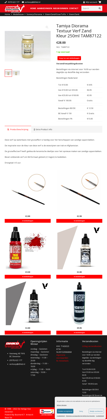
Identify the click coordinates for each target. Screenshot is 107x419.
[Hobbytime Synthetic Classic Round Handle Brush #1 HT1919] (79, 191)
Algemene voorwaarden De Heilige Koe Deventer (80, 416)
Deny (81, 411)
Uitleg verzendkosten (91, 346)
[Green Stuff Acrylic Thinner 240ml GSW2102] (79, 303)
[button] (47, 27)
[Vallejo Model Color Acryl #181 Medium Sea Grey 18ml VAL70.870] (28, 303)
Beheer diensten (62, 405)
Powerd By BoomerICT (15, 414)
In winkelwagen (27, 221)
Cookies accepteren (65, 411)
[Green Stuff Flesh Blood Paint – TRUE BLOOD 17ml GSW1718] (28, 247)
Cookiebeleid (61, 416)
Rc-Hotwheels (62, 360)
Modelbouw (18, 14)
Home (7, 14)
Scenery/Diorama (34, 14)
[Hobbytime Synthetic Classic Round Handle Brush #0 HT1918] (28, 191)
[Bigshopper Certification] (47, 416)
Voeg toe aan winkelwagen (69, 58)
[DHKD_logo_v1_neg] (14, 8)
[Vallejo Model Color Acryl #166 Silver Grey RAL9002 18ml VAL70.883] (79, 247)
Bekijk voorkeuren (96, 411)
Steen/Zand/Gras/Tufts (55, 14)
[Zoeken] (99, 8)
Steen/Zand (74, 14)
